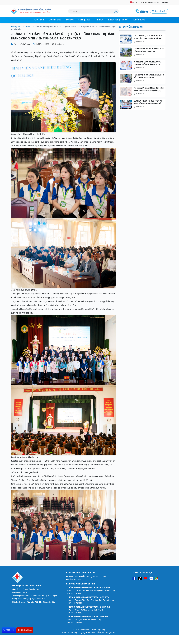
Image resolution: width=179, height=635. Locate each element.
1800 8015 (78, 579)
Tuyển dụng (139, 20)
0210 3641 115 (150, 3)
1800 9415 (19, 593)
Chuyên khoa (55, 20)
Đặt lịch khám (160, 11)
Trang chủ (17, 27)
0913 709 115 (76, 603)
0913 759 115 (76, 613)
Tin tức (100, 20)
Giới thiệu (39, 20)
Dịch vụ (70, 20)
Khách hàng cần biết (118, 20)
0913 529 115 (76, 593)
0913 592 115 (162, 3)
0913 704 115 (76, 623)
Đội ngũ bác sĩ (85, 20)
